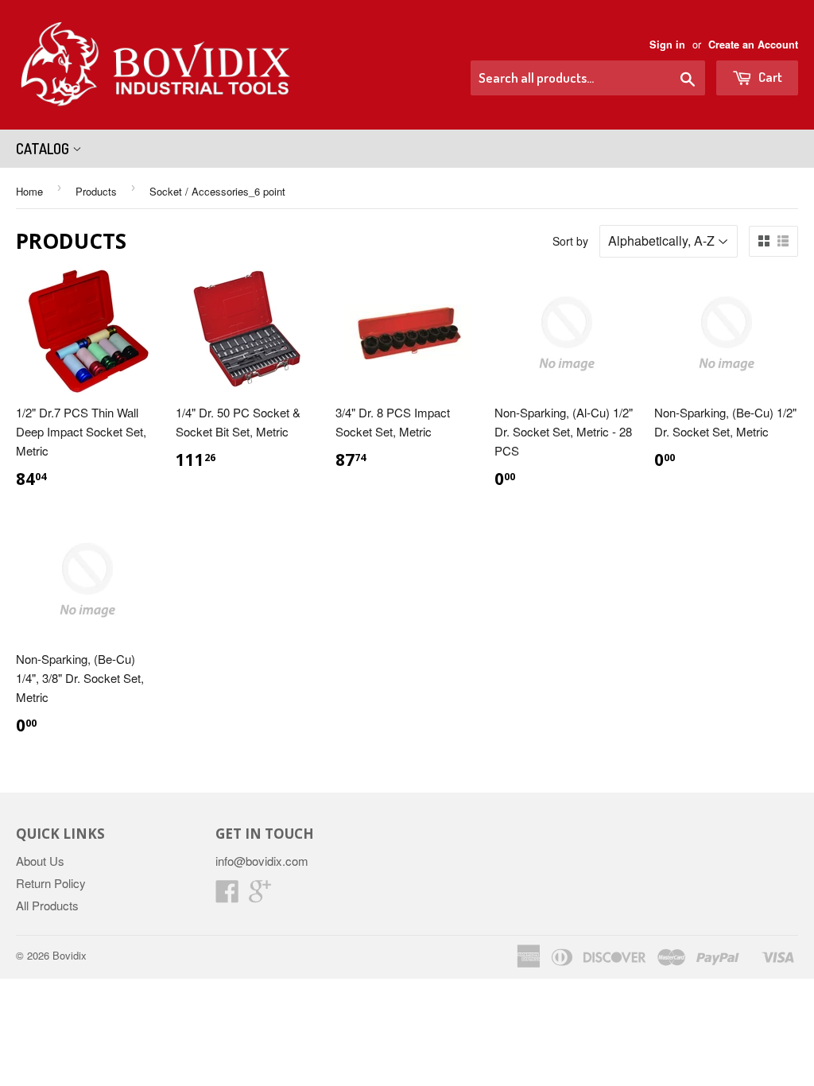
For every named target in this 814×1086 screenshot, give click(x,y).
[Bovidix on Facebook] (227, 895)
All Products (47, 905)
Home (29, 191)
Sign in (667, 44)
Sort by (570, 241)
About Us (40, 860)
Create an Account (753, 44)
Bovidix (69, 955)
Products (96, 191)
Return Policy (51, 883)
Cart (769, 76)
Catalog (44, 148)
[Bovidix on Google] (260, 895)
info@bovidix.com (261, 860)
